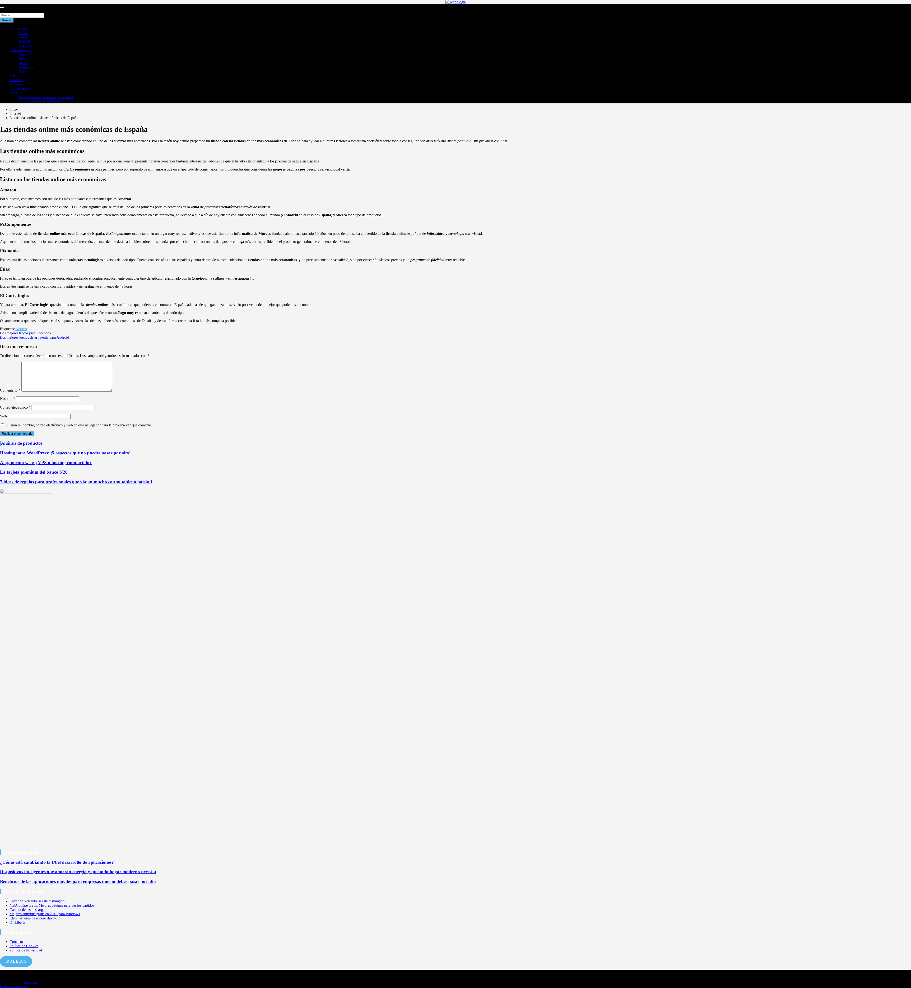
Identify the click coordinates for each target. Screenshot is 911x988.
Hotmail (24, 41)
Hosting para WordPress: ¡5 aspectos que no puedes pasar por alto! (65, 452)
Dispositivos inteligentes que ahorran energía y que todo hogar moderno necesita (78, 871)
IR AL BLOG (16, 961)
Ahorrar (21, 329)
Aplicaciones (18, 29)
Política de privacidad (14, 986)
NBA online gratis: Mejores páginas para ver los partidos (51, 905)
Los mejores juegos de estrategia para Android (34, 337)
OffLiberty (17, 922)
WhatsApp (26, 37)
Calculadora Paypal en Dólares (39, 101)
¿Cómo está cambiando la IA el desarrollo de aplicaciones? (57, 862)
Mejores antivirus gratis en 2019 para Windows (44, 914)
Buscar (5, 11)
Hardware (16, 84)
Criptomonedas (19, 88)
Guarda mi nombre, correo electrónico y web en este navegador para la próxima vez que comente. (79, 425)
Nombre (7, 399)
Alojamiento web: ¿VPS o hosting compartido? (46, 462)
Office (23, 33)
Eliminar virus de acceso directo (33, 918)
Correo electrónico (15, 407)
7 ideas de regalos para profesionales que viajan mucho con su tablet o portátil (76, 481)
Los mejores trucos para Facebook (25, 333)
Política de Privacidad (25, 950)
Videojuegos (27, 67)
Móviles (14, 76)
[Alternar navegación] (2, 7)
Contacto (16, 942)
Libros (23, 58)
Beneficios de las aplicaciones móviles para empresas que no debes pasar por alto (78, 881)
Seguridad (26, 46)
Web (3, 416)
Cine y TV (26, 54)
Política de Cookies (23, 946)
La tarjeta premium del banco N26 (34, 472)
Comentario (10, 390)
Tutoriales (16, 80)
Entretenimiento (20, 50)
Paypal (14, 93)
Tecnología (31, 982)
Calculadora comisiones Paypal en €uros (46, 97)
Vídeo (23, 71)
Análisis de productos (21, 443)
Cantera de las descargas (27, 910)
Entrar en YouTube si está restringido (37, 901)
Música (23, 63)
